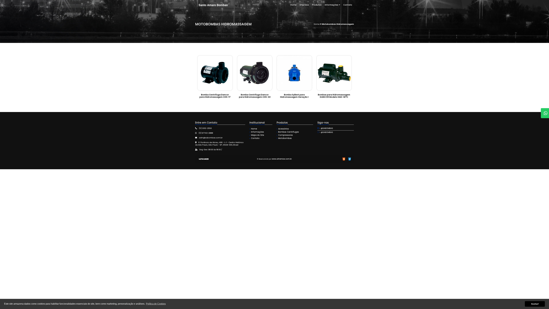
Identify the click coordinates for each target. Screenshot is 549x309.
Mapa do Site (256, 135)
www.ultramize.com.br (282, 159)
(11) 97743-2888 (205, 133)
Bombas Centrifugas (288, 131)
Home (293, 4)
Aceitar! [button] (535, 304)
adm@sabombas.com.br (210, 137)
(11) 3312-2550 (205, 128)
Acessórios (283, 128)
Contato (347, 4)
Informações (332, 4)
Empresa (304, 4)
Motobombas (284, 138)
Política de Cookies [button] (156, 304)
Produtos (317, 4)
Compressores (285, 135)
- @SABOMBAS (326, 128)
